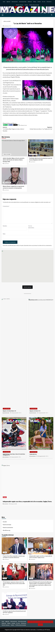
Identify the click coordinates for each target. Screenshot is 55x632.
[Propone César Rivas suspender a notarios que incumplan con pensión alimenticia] (14, 545)
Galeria (26, 4)
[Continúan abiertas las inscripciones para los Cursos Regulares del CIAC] (40, 147)
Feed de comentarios (8, 527)
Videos (34, 1)
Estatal (39, 1)
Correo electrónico (31, 226)
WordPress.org (6, 530)
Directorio (49, 1)
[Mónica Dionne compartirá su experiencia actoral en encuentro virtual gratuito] (14, 176)
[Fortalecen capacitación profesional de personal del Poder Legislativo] (14, 600)
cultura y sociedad (6, 21)
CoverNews (40, 629)
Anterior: (13, 129)
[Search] (52, 15)
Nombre (5, 226)
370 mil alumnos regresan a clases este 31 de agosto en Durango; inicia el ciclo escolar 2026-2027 (14, 583)
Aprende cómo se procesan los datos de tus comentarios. (38, 245)
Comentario (6, 206)
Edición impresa (19, 4)
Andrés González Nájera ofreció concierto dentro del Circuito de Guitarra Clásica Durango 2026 (13, 159)
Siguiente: (41, 128)
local (4, 1)
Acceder (5, 521)
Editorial (30, 1)
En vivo (43, 1)
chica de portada (22, 1)
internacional (15, 1)
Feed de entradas (7, 524)
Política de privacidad (34, 4)
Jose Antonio (6, 26)
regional (8, 1)
